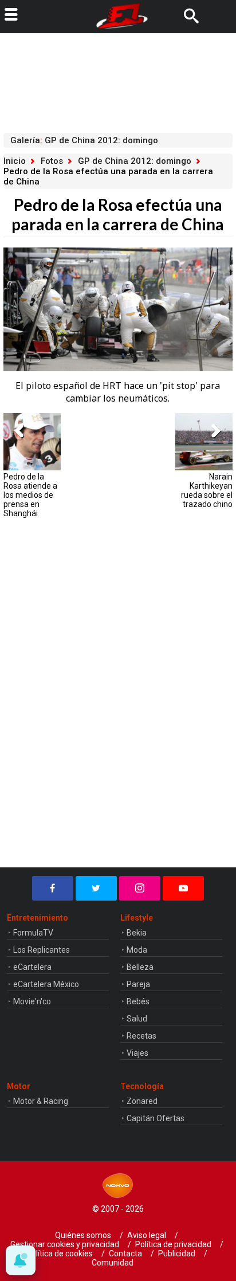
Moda (137, 949)
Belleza (140, 967)
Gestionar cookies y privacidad (64, 1244)
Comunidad (112, 1262)
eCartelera (32, 967)
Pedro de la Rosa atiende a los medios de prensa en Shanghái (30, 495)
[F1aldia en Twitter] (96, 888)
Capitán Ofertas (155, 1118)
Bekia (137, 932)
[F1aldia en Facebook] (52, 888)
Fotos (52, 161)
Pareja (138, 984)
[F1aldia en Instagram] (139, 888)
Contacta (125, 1253)
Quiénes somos (83, 1235)
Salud (137, 1018)
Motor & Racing (40, 1101)
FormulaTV (33, 932)
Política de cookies (59, 1253)
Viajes (137, 1053)
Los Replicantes (41, 949)
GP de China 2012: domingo (134, 161)
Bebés (138, 1001)
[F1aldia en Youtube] (183, 888)
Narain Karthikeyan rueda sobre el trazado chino (207, 490)
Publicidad (176, 1253)
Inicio (14, 161)
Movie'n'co (32, 1001)
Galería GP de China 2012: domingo (84, 140)
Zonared (142, 1101)
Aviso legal (146, 1235)
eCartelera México (46, 984)
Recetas (141, 1035)
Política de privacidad (173, 1244)
